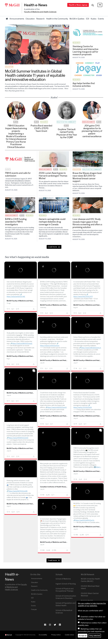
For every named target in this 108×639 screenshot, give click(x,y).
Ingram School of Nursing (66, 584)
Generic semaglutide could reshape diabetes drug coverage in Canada (52, 222)
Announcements (16, 19)
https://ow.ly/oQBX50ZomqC (22, 343)
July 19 (42, 544)
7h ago (9, 303)
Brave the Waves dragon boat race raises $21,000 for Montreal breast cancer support (87, 177)
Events (101, 19)
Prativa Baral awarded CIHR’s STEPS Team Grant (41, 128)
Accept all (82, 636)
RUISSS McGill (87, 600)
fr (100, 5)
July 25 (9, 395)
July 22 (75, 474)
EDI (87, 19)
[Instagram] (50, 625)
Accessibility (43, 635)
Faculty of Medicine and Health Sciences (40, 12)
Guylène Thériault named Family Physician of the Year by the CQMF (66, 133)
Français (34, 609)
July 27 (75, 363)
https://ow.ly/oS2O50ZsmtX (57, 407)
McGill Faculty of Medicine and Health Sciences (20, 301)
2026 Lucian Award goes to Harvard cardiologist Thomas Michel (53, 176)
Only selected (94, 636)
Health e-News (35, 5)
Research (40, 19)
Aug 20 (75, 307)
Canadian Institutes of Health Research (54, 487)
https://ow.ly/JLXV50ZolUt (82, 407)
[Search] (92, 5)
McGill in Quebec (77, 19)
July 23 (9, 451)
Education (30, 19)
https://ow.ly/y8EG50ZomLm (91, 348)
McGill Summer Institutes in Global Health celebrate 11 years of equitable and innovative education (35, 75)
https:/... (98, 467)
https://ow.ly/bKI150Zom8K (18, 491)
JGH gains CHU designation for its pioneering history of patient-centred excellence (92, 131)
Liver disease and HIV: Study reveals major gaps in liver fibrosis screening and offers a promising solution (87, 223)
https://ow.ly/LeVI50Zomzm (49, 345)
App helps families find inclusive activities (84, 84)
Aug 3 (8, 358)
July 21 (9, 506)
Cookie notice (69, 635)
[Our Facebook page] (45, 625)
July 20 (75, 529)
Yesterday (43, 307)
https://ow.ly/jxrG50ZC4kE (16, 296)
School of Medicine (63, 579)
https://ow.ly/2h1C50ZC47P (83, 296)
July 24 (75, 418)
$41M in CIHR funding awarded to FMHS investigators (16, 222)
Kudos (93, 19)
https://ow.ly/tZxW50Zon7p (84, 520)
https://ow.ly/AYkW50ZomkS (18, 438)
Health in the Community (57, 19)
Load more (52, 247)
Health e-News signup (78, 5)
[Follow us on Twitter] (55, 625)
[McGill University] (13, 5)
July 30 (42, 363)
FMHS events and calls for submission (18, 174)
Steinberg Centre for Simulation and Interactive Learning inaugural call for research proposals (85, 50)
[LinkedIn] (60, 625)
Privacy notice (56, 635)
